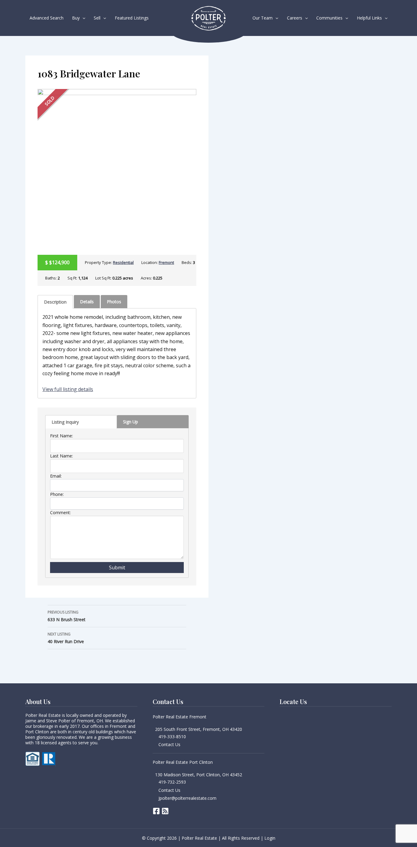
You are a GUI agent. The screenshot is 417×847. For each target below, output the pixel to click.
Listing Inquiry (65, 422)
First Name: (61, 436)
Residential (123, 262)
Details (87, 301)
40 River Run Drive (66, 638)
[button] (82, 18)
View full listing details (67, 389)
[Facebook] (156, 811)
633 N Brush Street (66, 616)
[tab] (55, 301)
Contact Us (169, 744)
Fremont (166, 262)
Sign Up (130, 422)
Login (269, 838)
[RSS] (165, 811)
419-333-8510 (172, 736)
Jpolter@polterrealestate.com (187, 798)
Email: (56, 476)
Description (55, 302)
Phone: (57, 494)
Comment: (60, 512)
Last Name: (61, 456)
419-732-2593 (172, 782)
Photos (114, 301)
